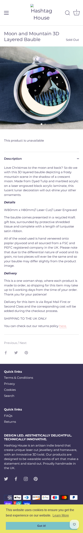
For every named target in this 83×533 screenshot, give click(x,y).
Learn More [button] (61, 515)
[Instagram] (26, 479)
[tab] (41, 250)
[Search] (67, 13)
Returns (10, 422)
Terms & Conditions (18, 378)
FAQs (8, 416)
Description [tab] (13, 159)
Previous (11, 343)
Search (9, 396)
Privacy (9, 384)
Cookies (10, 390)
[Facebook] (16, 479)
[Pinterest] (36, 479)
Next (23, 343)
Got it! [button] (41, 525)
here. (63, 326)
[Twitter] (6, 479)
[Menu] (6, 12)
